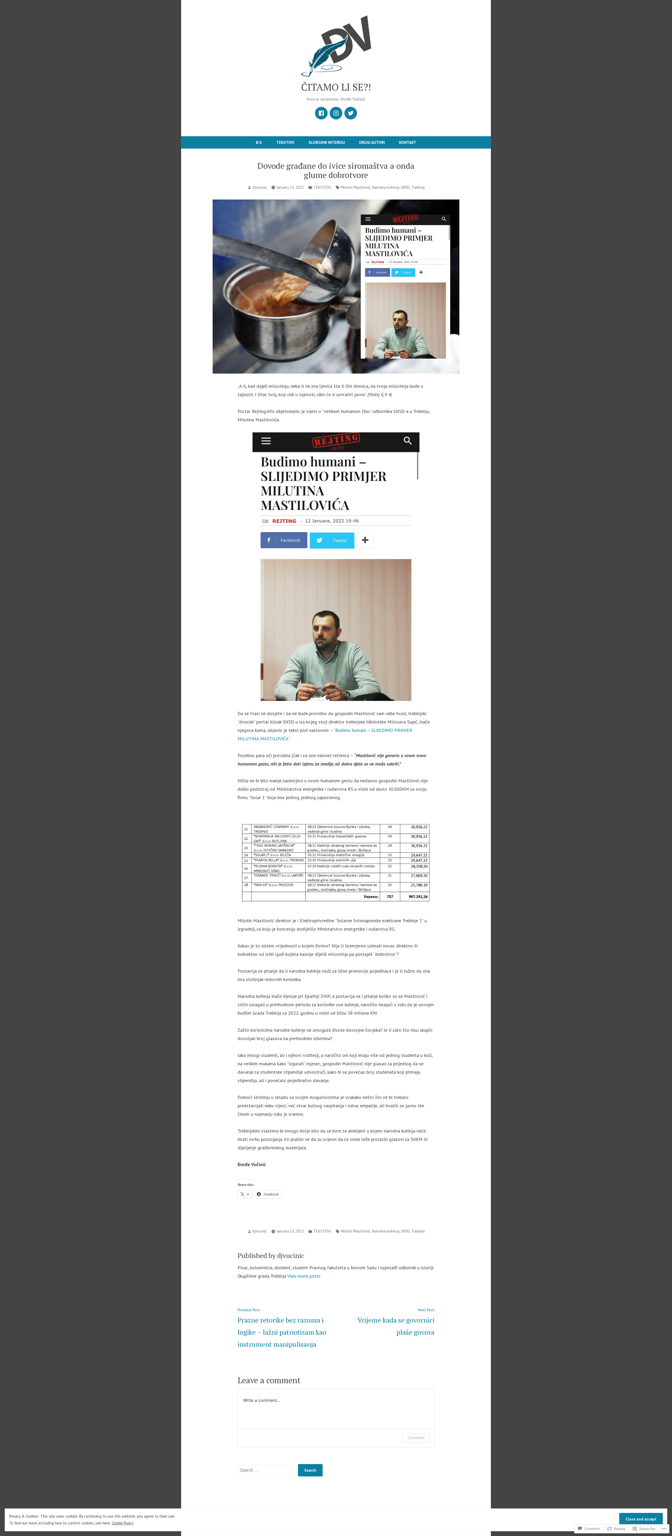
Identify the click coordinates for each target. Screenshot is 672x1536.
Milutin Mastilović (355, 187)
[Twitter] (350, 113)
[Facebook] (321, 113)
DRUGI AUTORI (372, 142)
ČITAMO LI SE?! (336, 86)
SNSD (405, 187)
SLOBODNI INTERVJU (326, 142)
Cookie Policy (123, 1523)
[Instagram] (336, 113)
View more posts (304, 1276)
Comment (416, 1437)
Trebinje (418, 187)
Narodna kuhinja (385, 187)
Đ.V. (259, 142)
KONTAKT (407, 142)
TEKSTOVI (285, 142)
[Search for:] (268, 1470)
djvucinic (260, 187)
